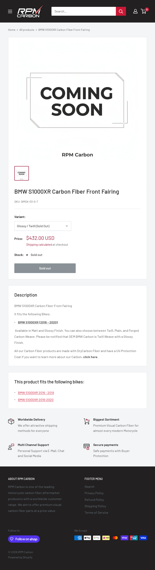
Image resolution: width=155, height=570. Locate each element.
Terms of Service (96, 512)
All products (26, 29)
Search (89, 486)
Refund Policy (94, 499)
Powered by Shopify (20, 557)
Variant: (20, 217)
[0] (143, 11)
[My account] (135, 11)
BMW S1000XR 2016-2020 (35, 400)
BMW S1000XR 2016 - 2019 (36, 392)
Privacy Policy (94, 493)
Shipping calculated (39, 244)
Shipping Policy (95, 506)
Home (11, 29)
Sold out (45, 268)
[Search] (121, 11)
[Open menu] (10, 11)
